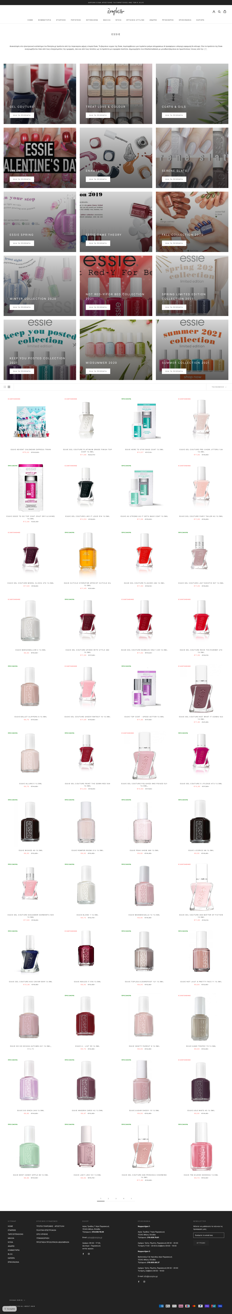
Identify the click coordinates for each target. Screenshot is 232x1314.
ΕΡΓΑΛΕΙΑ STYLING (135, 20)
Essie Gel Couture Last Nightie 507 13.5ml (201, 583)
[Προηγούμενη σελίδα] (131, 1198)
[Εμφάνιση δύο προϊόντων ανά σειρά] (5, 387)
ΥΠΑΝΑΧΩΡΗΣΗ (42, 1238)
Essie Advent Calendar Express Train (31, 449)
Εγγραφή (201, 1243)
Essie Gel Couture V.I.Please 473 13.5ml (201, 784)
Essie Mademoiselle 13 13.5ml (144, 915)
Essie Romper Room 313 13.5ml (88, 850)
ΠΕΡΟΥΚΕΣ (76, 20)
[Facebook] (83, 1253)
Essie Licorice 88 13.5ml (201, 850)
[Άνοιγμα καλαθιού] (225, 11)
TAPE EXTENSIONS (15, 1234)
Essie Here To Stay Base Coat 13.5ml (144, 449)
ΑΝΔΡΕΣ (153, 20)
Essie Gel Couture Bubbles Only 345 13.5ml (144, 650)
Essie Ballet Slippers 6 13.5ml (31, 717)
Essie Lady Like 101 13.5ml (87, 1175)
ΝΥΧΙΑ (118, 20)
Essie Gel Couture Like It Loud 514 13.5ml (87, 516)
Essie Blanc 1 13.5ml (87, 915)
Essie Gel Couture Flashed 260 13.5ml (144, 583)
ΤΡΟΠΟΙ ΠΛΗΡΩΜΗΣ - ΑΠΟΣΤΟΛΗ (50, 1226)
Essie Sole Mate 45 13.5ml (201, 1110)
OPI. (205, 49)
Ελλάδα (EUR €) (16, 1300)
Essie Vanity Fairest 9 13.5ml (144, 1046)
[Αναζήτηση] (219, 11)
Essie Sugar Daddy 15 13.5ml (144, 1110)
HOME (30, 20)
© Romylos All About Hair (22, 1306)
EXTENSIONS (92, 20)
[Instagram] (89, 1253)
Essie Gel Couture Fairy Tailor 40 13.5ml (201, 516)
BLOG (10, 1254)
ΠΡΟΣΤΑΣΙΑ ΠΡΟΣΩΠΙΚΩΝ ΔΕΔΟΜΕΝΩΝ (52, 1242)
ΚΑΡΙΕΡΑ (200, 20)
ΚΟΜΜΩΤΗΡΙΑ (44, 20)
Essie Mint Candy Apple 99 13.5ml (31, 1175)
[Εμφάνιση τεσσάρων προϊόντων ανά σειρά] (9, 387)
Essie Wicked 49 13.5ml (31, 850)
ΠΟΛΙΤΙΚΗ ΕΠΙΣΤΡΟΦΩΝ (46, 1230)
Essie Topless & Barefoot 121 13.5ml (144, 982)
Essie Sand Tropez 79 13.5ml (201, 1046)
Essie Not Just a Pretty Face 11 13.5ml (201, 982)
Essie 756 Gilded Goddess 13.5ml (201, 1175)
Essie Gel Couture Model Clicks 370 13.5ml (31, 583)
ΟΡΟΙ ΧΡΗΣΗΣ (42, 1234)
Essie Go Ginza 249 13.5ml (30, 1110)
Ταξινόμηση (218, 387)
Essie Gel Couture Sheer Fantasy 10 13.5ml (88, 717)
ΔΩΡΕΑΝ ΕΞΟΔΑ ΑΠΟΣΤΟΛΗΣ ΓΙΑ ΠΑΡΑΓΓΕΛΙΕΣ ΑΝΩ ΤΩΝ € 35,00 (116, 2)
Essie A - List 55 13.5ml (87, 1046)
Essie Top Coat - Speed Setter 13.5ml (144, 717)
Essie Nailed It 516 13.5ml (87, 982)
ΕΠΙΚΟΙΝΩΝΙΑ (185, 20)
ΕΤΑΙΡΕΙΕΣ (61, 20)
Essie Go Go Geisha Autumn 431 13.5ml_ (31, 1046)
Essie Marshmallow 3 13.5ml (31, 650)
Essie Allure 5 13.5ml (30, 784)
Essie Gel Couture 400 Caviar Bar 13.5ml (31, 982)
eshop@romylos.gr (94, 1237)
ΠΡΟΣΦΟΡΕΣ (168, 20)
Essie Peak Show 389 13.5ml (144, 850)
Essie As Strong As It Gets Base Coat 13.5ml (144, 516)
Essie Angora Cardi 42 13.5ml (87, 1110)
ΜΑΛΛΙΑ (107, 20)
